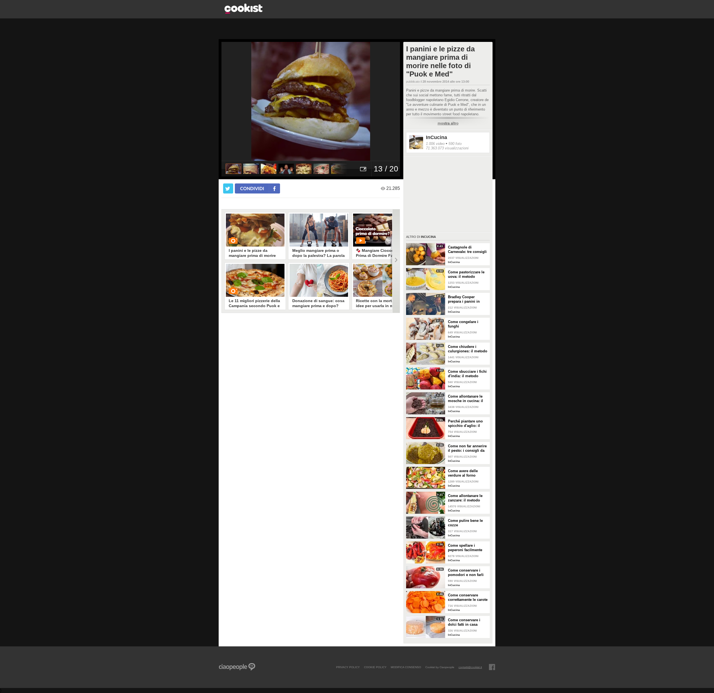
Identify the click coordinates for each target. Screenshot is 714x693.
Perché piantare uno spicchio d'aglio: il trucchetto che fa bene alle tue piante (467, 423)
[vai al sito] (243, 12)
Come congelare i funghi (463, 324)
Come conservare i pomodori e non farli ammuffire (466, 572)
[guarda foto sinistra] (239, 101)
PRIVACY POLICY (348, 667)
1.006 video (435, 144)
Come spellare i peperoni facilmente (465, 547)
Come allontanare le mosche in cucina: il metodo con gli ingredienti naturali (465, 398)
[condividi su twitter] (228, 188)
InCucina (436, 137)
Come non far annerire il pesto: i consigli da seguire (467, 448)
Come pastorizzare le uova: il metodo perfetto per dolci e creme (466, 274)
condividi (252, 188)
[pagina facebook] (492, 667)
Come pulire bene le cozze (465, 522)
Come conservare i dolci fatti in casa (464, 622)
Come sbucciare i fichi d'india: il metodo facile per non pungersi (468, 373)
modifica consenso (406, 667)
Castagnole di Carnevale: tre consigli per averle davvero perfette (467, 249)
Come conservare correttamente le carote (468, 597)
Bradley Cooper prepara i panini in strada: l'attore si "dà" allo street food (466, 299)
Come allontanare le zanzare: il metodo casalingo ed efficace (466, 498)
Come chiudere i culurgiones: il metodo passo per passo (467, 349)
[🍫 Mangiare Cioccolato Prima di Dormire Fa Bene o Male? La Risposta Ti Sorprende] (382, 230)
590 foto (455, 144)
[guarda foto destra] (328, 101)
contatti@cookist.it (470, 667)
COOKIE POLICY (375, 667)
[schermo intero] (363, 168)
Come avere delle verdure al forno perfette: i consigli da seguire (466, 473)
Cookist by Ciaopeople (439, 667)
